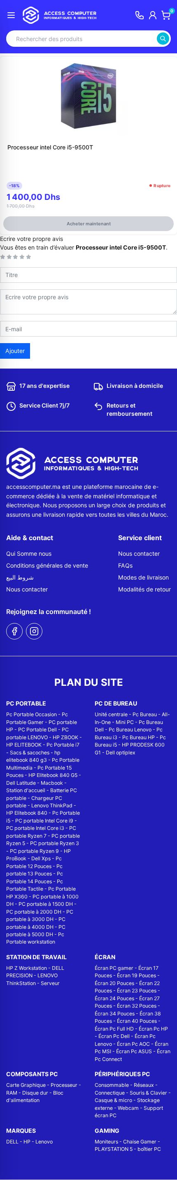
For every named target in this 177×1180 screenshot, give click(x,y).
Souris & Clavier (148, 1093)
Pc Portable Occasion (31, 714)
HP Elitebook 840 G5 (52, 775)
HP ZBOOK (65, 737)
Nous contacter (27, 589)
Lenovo (44, 1142)
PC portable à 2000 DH (33, 912)
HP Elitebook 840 (26, 813)
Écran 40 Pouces (137, 1021)
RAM (11, 1093)
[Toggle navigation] (11, 15)
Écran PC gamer (114, 968)
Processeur (64, 1085)
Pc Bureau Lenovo (130, 729)
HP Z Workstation (26, 968)
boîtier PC (149, 1149)
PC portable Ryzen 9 (34, 851)
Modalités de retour (144, 589)
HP (26, 1142)
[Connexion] (153, 15)
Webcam (128, 1108)
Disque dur (35, 1093)
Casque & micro (113, 1100)
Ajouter (15, 350)
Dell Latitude (21, 783)
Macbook (52, 783)
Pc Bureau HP (138, 737)
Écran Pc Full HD (114, 1029)
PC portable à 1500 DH (46, 904)
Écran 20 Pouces (114, 983)
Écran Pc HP (153, 1029)
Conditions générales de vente (47, 565)
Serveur (50, 983)
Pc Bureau (145, 714)
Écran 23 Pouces (136, 991)
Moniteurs (106, 1142)
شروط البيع (20, 577)
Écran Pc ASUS (134, 1051)
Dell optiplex (120, 752)
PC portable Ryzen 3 (54, 843)
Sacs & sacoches (29, 752)
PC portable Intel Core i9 (44, 821)
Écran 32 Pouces (136, 1006)
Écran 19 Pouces (136, 975)
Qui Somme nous (28, 553)
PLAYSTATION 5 (114, 1149)
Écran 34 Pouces (115, 1013)
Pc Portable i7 (63, 745)
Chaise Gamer (139, 1142)
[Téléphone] (139, 15)
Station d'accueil (25, 790)
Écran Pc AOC (133, 1044)
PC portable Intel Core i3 (35, 828)
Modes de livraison (143, 577)
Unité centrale (111, 714)
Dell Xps (41, 858)
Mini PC (125, 722)
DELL (12, 1142)
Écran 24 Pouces (114, 998)
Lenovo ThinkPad (51, 805)
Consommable (112, 1085)
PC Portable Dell (37, 729)
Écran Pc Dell (114, 1036)
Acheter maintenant (89, 224)
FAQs (125, 565)
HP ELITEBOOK (24, 745)
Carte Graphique (26, 1085)
